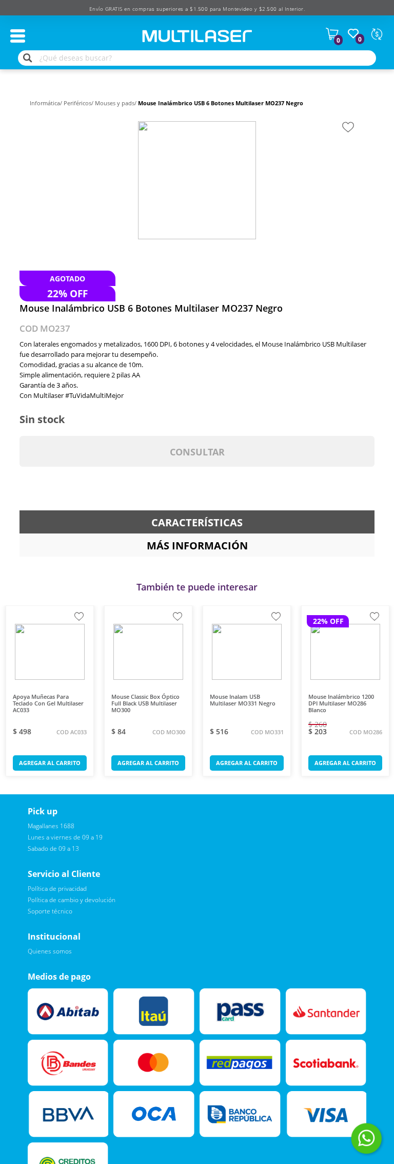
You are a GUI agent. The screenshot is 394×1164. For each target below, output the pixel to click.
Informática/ (47, 103)
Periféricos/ (79, 103)
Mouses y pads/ (116, 103)
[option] (196, 180)
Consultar (197, 452)
